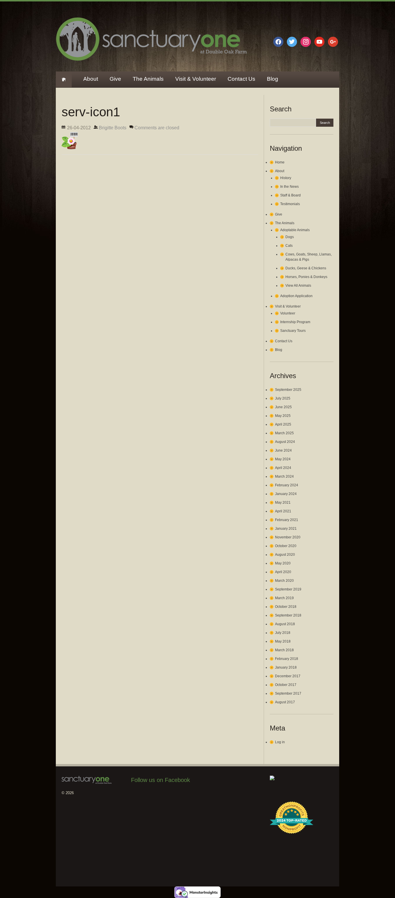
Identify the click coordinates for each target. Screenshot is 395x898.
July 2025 (282, 398)
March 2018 (284, 650)
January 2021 (286, 529)
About (90, 79)
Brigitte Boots (112, 127)
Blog (272, 79)
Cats (289, 246)
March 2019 (284, 598)
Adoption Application (296, 296)
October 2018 (285, 607)
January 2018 (286, 667)
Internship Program (295, 322)
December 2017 (287, 676)
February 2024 (286, 485)
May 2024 (283, 459)
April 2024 (283, 468)
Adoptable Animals (295, 230)
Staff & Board (290, 195)
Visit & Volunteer (195, 79)
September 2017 (288, 693)
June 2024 (283, 450)
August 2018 (285, 624)
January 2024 (286, 494)
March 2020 (284, 581)
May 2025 (283, 416)
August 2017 (285, 702)
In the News (289, 187)
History (285, 178)
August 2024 (285, 442)
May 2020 (283, 563)
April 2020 (283, 572)
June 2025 (283, 407)
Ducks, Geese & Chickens (305, 268)
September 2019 (288, 589)
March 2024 (284, 476)
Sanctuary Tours (293, 331)
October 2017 (285, 685)
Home (64, 79)
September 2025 (288, 390)
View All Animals (298, 286)
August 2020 (285, 555)
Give (115, 79)
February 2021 (286, 520)
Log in (280, 742)
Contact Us (241, 79)
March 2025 (284, 433)
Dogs (289, 237)
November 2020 (287, 537)
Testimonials (290, 204)
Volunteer (287, 313)
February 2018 (286, 659)
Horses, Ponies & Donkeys (306, 277)
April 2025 (283, 424)
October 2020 (285, 546)
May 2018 (283, 641)
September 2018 (288, 615)
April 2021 (283, 511)
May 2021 (283, 502)
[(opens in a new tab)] (167, 796)
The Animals (148, 79)
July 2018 (282, 633)
